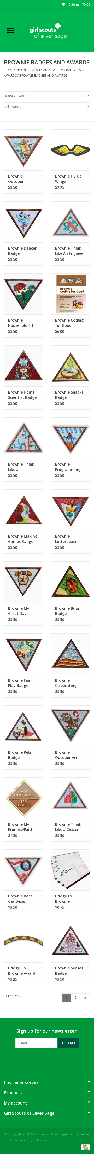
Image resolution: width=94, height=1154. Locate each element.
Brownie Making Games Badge (22, 539)
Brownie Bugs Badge (67, 611)
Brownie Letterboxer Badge (66, 539)
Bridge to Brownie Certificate (64, 898)
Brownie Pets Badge (20, 755)
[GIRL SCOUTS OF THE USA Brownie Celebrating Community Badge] (70, 654)
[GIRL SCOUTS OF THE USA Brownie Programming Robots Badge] (70, 438)
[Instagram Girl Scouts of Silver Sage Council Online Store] (52, 1059)
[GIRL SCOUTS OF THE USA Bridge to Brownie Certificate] (70, 870)
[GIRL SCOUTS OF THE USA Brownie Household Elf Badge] (23, 293)
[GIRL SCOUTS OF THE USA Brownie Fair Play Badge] (23, 654)
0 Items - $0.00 (79, 4)
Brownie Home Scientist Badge (22, 395)
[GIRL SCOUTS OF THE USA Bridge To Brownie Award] (23, 941)
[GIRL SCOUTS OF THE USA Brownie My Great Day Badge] (23, 582)
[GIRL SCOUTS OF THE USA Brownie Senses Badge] (70, 941)
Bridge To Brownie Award (21, 970)
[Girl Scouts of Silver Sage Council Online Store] (57, 30)
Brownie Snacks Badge (69, 395)
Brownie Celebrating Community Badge (66, 683)
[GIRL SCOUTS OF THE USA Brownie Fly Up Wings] (70, 149)
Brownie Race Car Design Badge (20, 898)
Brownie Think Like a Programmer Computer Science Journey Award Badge (22, 467)
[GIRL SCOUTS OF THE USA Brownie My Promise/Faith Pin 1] (23, 798)
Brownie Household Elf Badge (20, 323)
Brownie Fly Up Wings (68, 179)
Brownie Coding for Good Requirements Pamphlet (69, 323)
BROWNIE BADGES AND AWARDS (43, 75)
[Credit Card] (84, 1147)
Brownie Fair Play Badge (19, 683)
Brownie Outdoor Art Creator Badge (68, 755)
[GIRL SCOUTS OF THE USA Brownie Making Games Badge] (23, 510)
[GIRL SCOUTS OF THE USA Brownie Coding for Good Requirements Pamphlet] (70, 293)
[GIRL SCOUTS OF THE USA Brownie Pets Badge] (23, 726)
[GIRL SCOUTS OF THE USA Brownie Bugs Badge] (70, 582)
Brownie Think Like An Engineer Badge (70, 251)
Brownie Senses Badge (69, 970)
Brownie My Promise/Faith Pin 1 (20, 827)
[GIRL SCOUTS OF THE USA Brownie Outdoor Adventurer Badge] (23, 149)
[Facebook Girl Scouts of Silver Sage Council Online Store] (42, 1059)
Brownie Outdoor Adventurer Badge (18, 179)
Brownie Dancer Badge (22, 251)
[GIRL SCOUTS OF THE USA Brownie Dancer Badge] (23, 221)
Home (8, 70)
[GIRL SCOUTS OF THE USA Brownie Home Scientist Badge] (23, 365)
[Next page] (85, 997)
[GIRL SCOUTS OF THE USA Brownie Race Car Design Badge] (23, 870)
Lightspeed (41, 1140)
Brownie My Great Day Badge (18, 611)
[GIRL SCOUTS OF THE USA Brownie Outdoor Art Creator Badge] (70, 726)
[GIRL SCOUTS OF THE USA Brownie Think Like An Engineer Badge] (70, 221)
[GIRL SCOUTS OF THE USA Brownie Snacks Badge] (70, 365)
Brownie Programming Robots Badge (68, 467)
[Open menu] (10, 30)
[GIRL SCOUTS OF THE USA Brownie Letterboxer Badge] (70, 510)
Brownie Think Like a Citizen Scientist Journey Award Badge (68, 827)
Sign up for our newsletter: (47, 1031)
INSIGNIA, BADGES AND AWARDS (39, 70)
